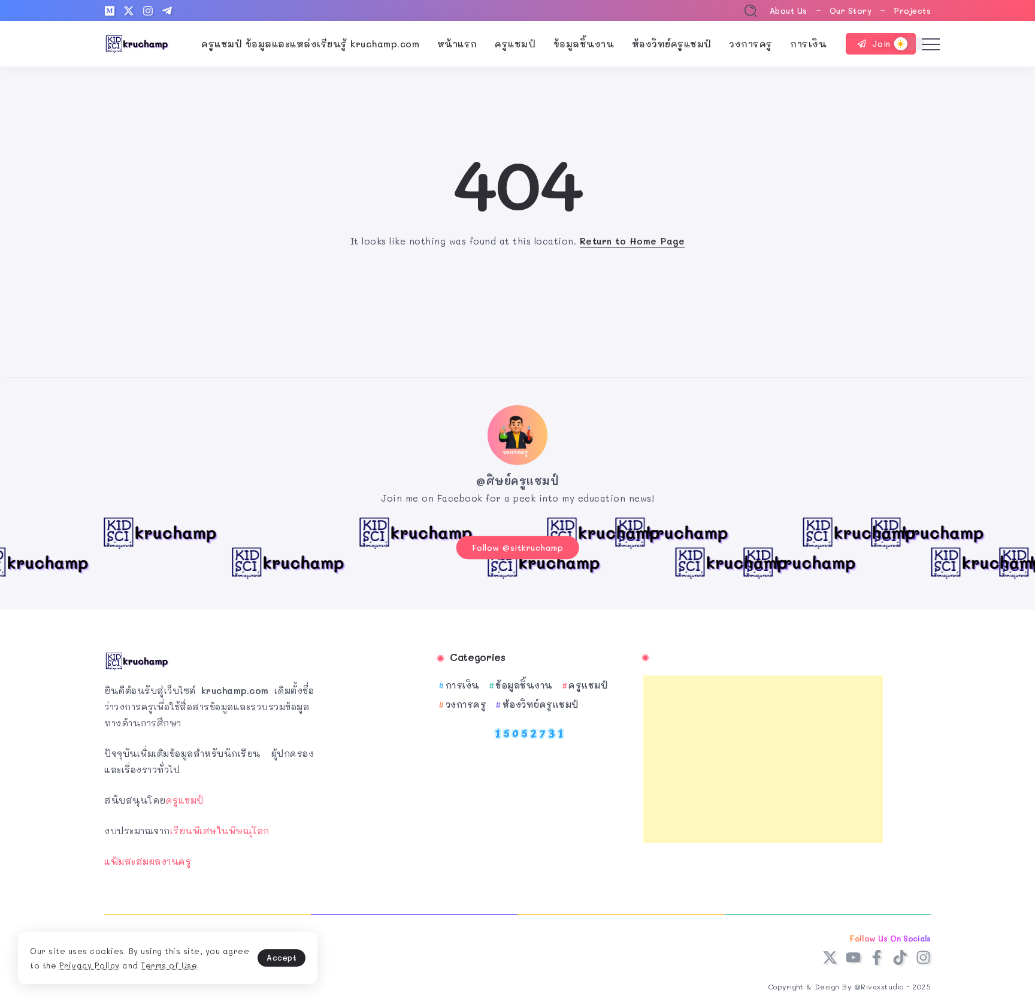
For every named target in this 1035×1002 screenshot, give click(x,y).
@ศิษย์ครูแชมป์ (517, 480)
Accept (281, 957)
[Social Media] (109, 10)
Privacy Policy (89, 965)
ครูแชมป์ (185, 800)
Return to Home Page (632, 241)
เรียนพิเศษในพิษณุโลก (220, 831)
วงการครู (466, 704)
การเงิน (463, 685)
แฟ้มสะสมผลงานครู (147, 861)
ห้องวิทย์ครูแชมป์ (541, 704)
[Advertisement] (763, 759)
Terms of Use (169, 965)
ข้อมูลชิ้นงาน (524, 685)
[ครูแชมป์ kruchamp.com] (137, 43)
